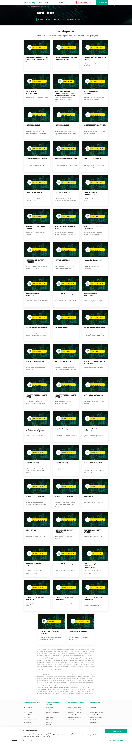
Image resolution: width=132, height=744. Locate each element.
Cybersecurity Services (95, 709)
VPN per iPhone (49, 722)
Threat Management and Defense (97, 712)
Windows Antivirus (50, 714)
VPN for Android (49, 719)
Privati (40, 2)
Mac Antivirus (48, 709)
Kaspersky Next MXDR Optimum (74, 717)
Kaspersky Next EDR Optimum (74, 712)
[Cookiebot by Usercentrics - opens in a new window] (13, 741)
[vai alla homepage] (30, 2)
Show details (26, 741)
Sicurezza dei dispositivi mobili (52, 712)
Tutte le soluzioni (27, 722)
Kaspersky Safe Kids (28, 714)
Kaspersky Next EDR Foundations (75, 709)
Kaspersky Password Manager (30, 719)
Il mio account (102, 2)
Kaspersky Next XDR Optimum (74, 714)
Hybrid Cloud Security (94, 719)
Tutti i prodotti (71, 719)
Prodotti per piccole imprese (76, 702)
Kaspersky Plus (27, 709)
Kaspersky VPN (27, 717)
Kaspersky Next (93, 707)
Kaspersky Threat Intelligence (96, 717)
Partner (54, 2)
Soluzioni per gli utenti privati (32, 702)
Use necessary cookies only (116, 740)
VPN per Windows (49, 717)
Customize (115, 735)
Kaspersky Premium (28, 712)
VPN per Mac (48, 724)
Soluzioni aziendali (95, 702)
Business (47, 2)
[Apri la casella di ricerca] (93, 2)
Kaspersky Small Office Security (74, 707)
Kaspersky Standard (28, 707)
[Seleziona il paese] (90, 2)
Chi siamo (61, 2)
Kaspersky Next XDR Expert (95, 714)
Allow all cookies (116, 731)
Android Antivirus (49, 707)
